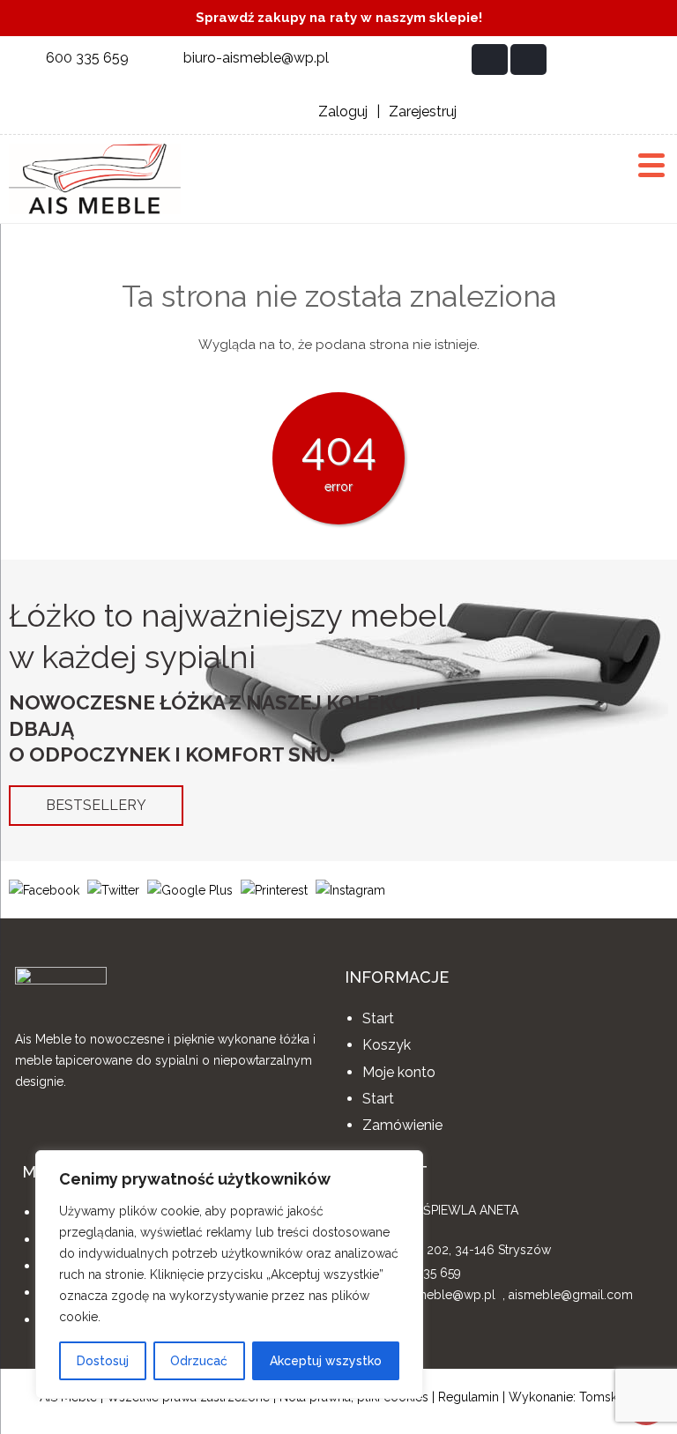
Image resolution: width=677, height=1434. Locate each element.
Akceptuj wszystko (326, 1361)
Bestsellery (96, 805)
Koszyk (386, 1044)
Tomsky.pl (608, 1397)
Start (378, 1018)
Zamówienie (402, 1125)
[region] (229, 1274)
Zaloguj (343, 111)
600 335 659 (87, 57)
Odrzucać (198, 1361)
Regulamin (468, 1397)
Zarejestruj (423, 111)
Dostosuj (103, 1361)
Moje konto (398, 1072)
